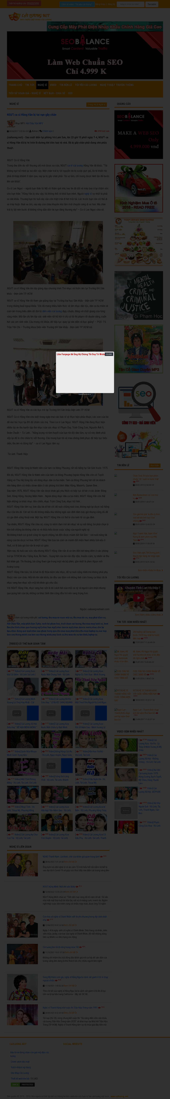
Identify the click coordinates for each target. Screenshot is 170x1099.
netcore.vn (88, 394)
